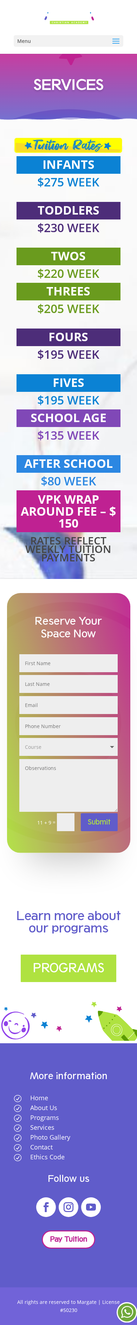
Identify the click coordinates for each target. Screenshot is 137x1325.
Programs (68, 968)
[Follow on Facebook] (46, 1207)
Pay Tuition (68, 1239)
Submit (99, 822)
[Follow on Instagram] (68, 1207)
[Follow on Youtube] (91, 1207)
